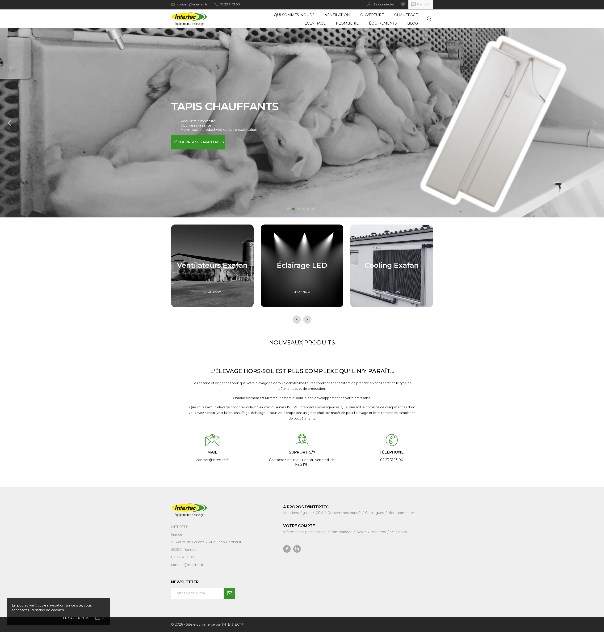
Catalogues (375, 513)
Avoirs (362, 532)
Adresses (379, 532)
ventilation (225, 413)
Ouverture (372, 15)
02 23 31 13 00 (230, 4)
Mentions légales (297, 513)
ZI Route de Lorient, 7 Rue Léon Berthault (206, 542)
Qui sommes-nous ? (294, 15)
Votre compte (299, 526)
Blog (412, 23)
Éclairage (315, 23)
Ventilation (337, 15)
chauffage (242, 413)
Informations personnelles (305, 532)
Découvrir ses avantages (198, 142)
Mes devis (398, 532)
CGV (320, 513)
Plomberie (347, 23)
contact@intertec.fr (192, 4)
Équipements (383, 23)
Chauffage (406, 15)
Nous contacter (401, 513)
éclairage (258, 413)
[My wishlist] (403, 4)
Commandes (342, 532)
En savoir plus (76, 618)
